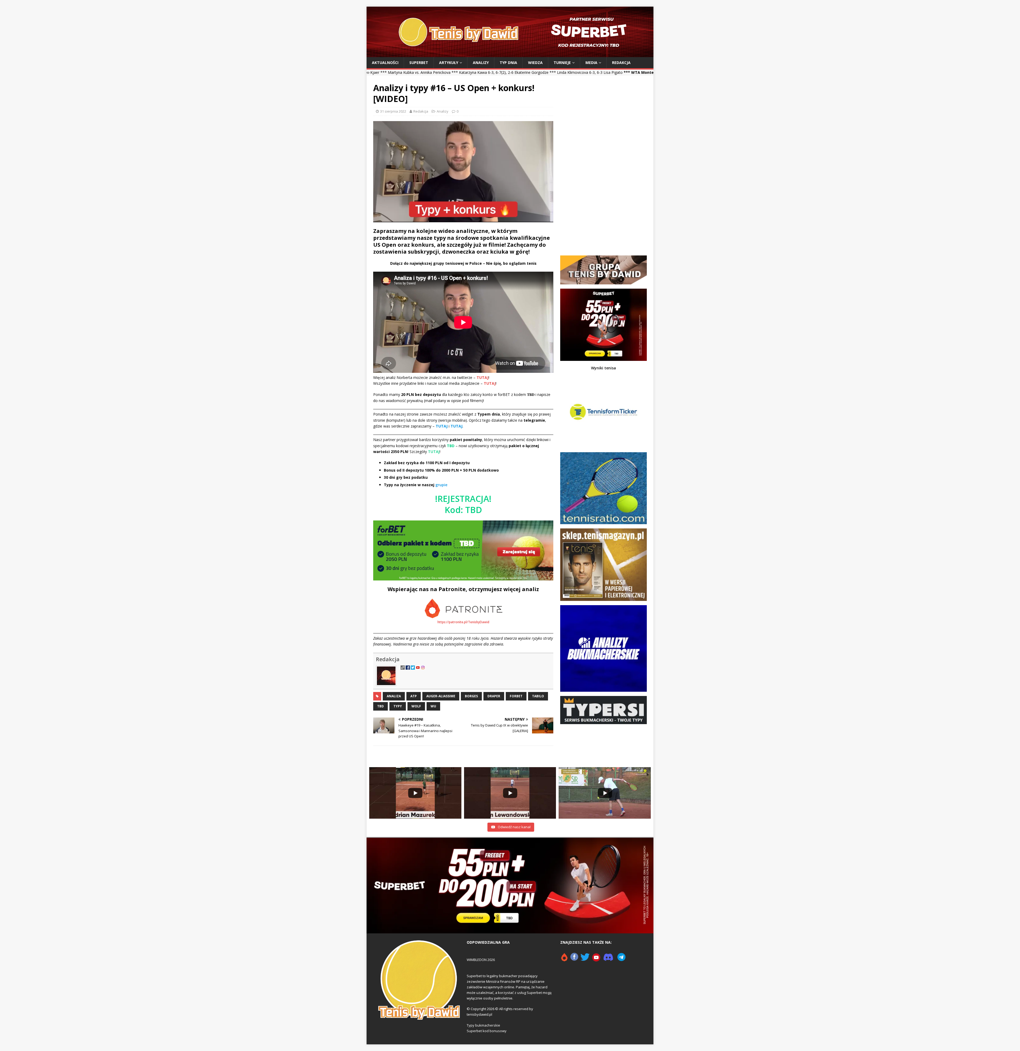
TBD (380, 706)
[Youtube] (596, 959)
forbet (516, 696)
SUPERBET (418, 62)
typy (397, 706)
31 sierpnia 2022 (393, 111)
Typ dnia (508, 62)
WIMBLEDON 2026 (481, 959)
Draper (493, 696)
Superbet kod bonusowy (487, 1030)
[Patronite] (564, 959)
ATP (413, 696)
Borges (471, 696)
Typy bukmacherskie (483, 1025)
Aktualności (385, 62)
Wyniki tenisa (603, 367)
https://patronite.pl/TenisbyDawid (463, 622)
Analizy (481, 62)
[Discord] (608, 959)
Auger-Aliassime (440, 696)
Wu (433, 706)
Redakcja (621, 62)
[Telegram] (621, 959)
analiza (394, 696)
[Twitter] (585, 959)
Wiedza (535, 62)
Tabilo (538, 696)
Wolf (416, 706)
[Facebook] (574, 959)
